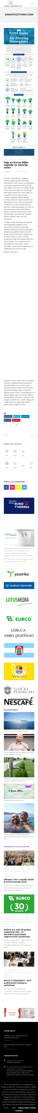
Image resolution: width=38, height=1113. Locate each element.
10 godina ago (22, 159)
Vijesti (6, 159)
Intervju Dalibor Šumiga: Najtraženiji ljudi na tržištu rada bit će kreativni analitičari (19, 753)
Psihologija (8, 871)
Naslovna (27, 869)
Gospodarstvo (10, 917)
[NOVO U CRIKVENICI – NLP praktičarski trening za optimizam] (19, 959)
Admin (8, 171)
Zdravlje (12, 159)
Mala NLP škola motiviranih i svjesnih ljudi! (18, 1046)
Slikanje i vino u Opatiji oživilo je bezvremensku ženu (19, 880)
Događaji (7, 869)
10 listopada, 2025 (9, 926)
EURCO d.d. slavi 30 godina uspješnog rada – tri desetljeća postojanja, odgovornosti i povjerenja (17, 933)
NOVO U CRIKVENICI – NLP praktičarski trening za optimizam (17, 982)
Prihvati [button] (6, 1108)
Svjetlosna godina (13, 1062)
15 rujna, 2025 (8, 977)
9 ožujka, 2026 (8, 876)
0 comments (17, 171)
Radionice (17, 871)
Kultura (20, 869)
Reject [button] (14, 1108)
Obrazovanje (9, 972)
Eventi (14, 869)
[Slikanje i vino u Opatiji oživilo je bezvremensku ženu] (19, 858)
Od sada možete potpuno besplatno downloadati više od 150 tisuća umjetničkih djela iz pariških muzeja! (20, 1073)
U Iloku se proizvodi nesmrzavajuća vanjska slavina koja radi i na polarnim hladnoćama (19, 780)
